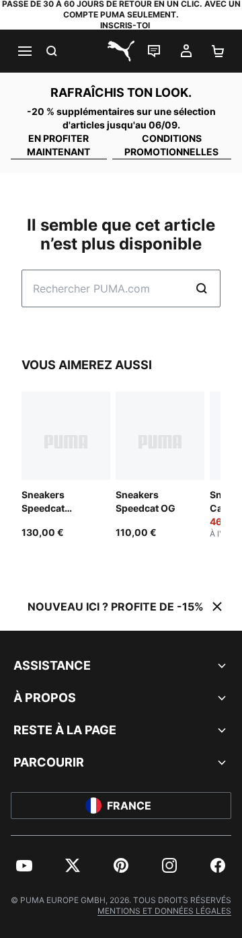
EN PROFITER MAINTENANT (58, 144)
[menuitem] (24, 865)
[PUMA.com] (121, 51)
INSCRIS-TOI (125, 25)
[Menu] (24, 51)
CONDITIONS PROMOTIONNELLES (171, 144)
